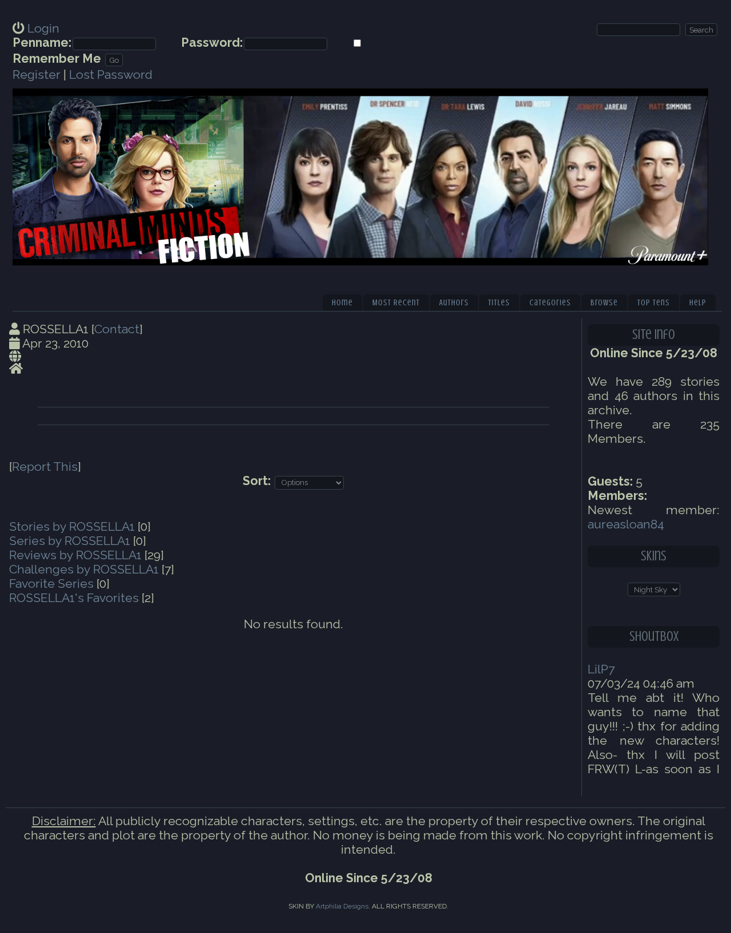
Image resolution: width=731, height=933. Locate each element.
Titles (499, 302)
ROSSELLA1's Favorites (74, 598)
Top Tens (653, 302)
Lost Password (110, 74)
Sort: (257, 481)
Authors (454, 302)
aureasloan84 (626, 524)
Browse (604, 302)
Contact (116, 329)
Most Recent (396, 302)
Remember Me (57, 58)
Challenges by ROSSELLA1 (84, 569)
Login (43, 28)
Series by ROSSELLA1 (69, 541)
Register (37, 74)
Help (697, 302)
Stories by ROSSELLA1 (72, 526)
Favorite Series (51, 583)
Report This (45, 466)
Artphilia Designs (342, 906)
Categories (550, 302)
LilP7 (601, 669)
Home (342, 302)
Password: (212, 42)
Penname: (42, 42)
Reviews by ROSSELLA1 (75, 555)
